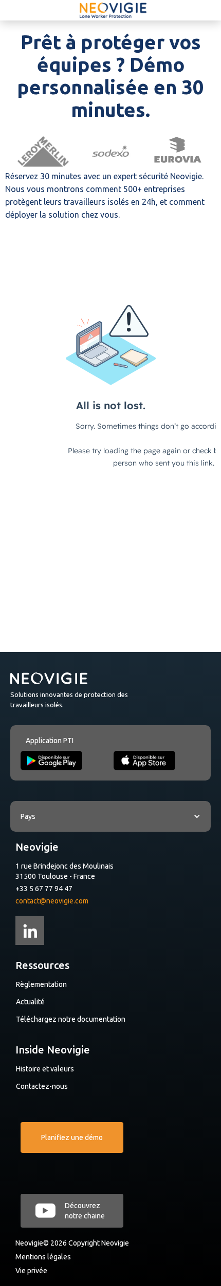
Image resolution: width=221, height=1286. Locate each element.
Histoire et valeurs (45, 1069)
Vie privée (31, 1271)
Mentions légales (43, 1257)
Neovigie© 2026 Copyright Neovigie (72, 1243)
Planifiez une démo (72, 1137)
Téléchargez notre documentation (70, 1019)
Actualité (30, 1002)
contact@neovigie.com (51, 901)
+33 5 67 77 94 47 (43, 888)
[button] (110, 816)
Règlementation (41, 984)
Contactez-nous (42, 1086)
